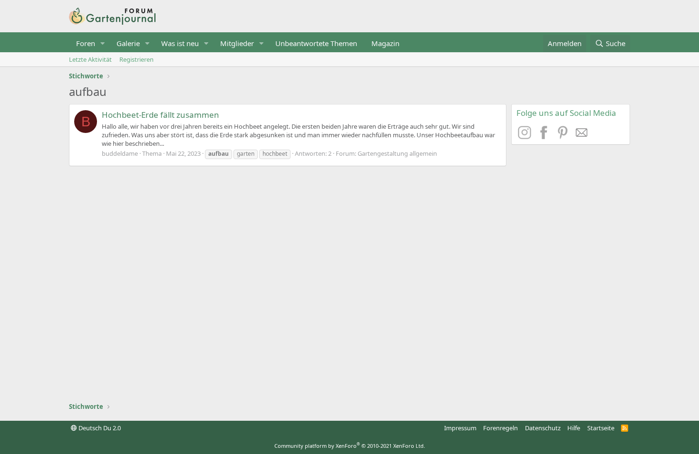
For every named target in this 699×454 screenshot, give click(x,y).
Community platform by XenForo (349, 445)
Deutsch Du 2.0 (99, 428)
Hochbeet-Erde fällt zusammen (160, 114)
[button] (102, 43)
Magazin (385, 43)
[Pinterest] (563, 136)
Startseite (600, 428)
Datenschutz (543, 428)
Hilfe (573, 428)
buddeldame (120, 153)
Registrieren (136, 59)
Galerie (128, 43)
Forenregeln (500, 428)
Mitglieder (237, 43)
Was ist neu (180, 43)
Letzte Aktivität (90, 59)
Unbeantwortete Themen (316, 43)
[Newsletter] (582, 136)
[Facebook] (544, 136)
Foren (85, 43)
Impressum (460, 428)
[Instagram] (525, 136)
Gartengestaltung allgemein (397, 153)
